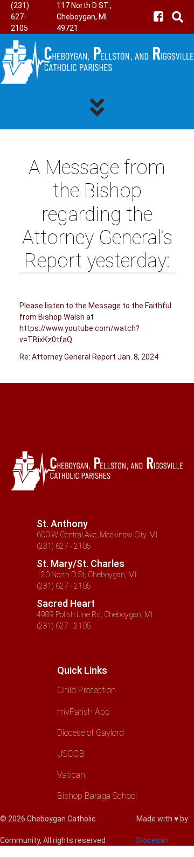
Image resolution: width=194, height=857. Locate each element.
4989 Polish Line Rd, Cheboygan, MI (95, 614)
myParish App (83, 712)
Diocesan (152, 840)
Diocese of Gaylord (90, 733)
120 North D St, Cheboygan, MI (86, 574)
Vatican (71, 775)
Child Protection (86, 690)
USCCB (71, 754)
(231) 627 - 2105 (64, 546)
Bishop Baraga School (97, 796)
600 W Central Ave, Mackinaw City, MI (97, 534)
